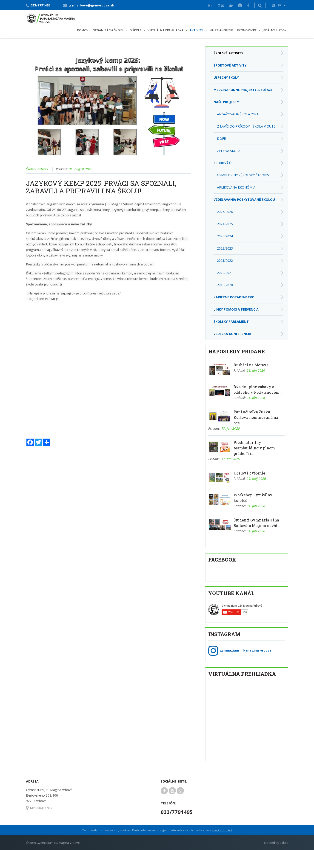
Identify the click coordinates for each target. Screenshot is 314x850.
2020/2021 (225, 273)
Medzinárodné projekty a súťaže (243, 89)
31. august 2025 (80, 169)
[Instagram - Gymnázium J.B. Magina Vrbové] (180, 791)
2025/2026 (225, 212)
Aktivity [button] (196, 30)
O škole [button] (135, 30)
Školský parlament (231, 321)
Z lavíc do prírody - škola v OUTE (246, 126)
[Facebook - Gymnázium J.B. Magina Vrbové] (248, 5)
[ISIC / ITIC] (210, 5)
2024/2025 (225, 224)
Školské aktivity (37, 169)
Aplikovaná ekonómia (236, 187)
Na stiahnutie (221, 30)
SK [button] (279, 5)
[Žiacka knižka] (231, 5)
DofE (221, 138)
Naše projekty (226, 102)
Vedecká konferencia (232, 334)
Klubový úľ (223, 163)
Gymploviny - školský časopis (243, 175)
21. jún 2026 (256, 398)
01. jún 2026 (256, 506)
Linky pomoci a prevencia (236, 309)
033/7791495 (40, 5)
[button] (260, 5)
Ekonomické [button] (247, 30)
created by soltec (276, 842)
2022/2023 (225, 248)
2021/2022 (225, 260)
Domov (82, 30)
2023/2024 (225, 236)
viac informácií (222, 830)
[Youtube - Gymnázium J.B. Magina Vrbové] (172, 791)
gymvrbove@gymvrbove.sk (91, 5)
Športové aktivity (230, 65)
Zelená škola (228, 150)
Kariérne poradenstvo (234, 297)
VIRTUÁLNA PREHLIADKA (165, 30)
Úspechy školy (226, 77)
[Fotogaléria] (240, 5)
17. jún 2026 (230, 428)
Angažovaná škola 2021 (237, 114)
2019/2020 (225, 285)
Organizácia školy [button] (108, 30)
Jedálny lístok (274, 30)
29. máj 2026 (256, 478)
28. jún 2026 (256, 370)
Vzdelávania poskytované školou (244, 199)
